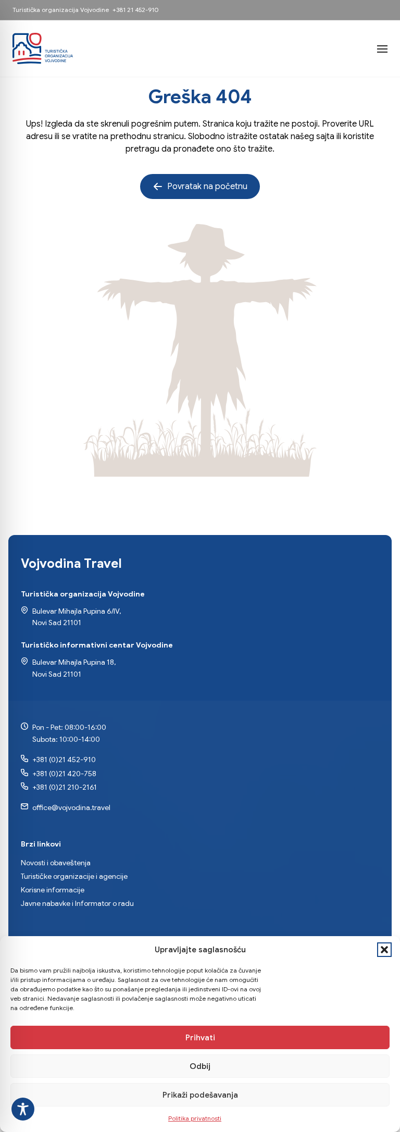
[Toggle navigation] (382, 48)
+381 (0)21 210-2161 (64, 787)
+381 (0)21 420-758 (64, 773)
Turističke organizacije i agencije (74, 876)
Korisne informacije (52, 889)
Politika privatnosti (194, 1118)
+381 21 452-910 (135, 10)
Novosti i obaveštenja (56, 862)
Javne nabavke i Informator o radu (77, 903)
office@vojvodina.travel (71, 807)
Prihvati (200, 1037)
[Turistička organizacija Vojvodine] (42, 48)
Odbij (200, 1066)
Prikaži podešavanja (200, 1095)
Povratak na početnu (207, 186)
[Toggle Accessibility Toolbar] (22, 1109)
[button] (384, 949)
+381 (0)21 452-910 (64, 759)
